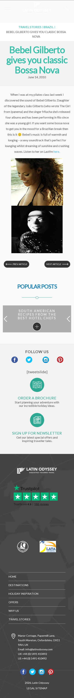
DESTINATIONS (18, 585)
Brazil (48, 27)
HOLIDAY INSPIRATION (23, 593)
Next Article (53, 264)
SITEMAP (41, 688)
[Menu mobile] (7, 9)
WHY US (14, 610)
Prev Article (20, 264)
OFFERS (13, 602)
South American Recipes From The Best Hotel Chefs (37, 326)
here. (57, 151)
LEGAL (31, 688)
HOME (13, 576)
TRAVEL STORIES (30, 27)
